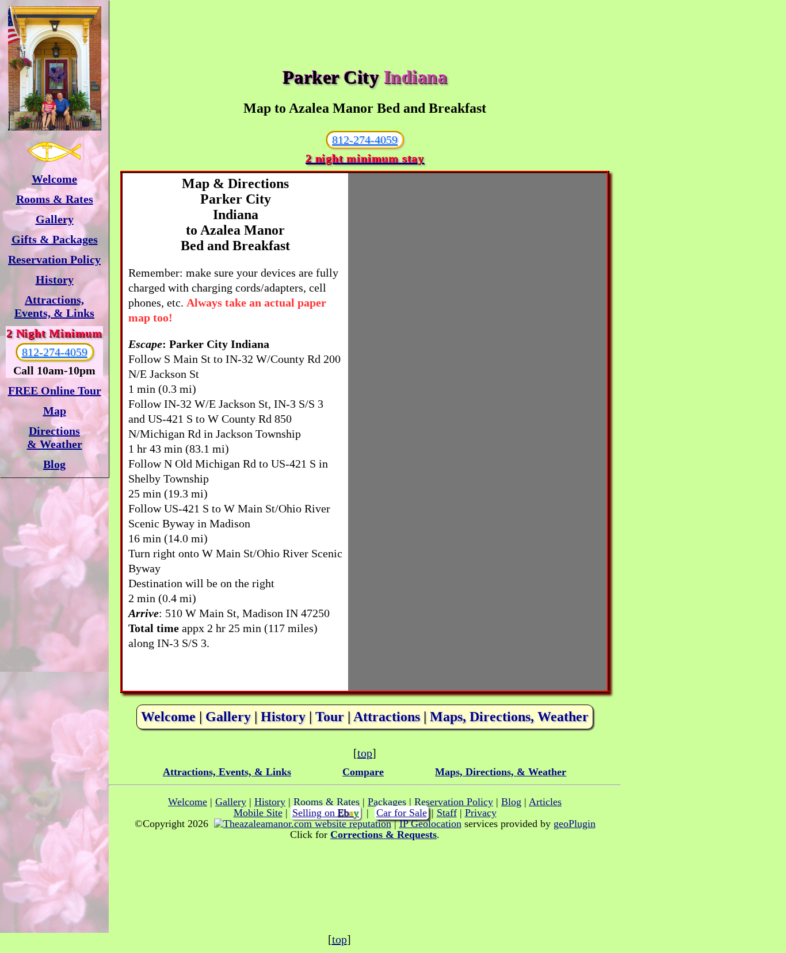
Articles (545, 801)
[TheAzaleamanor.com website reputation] (302, 823)
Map (54, 410)
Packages (387, 801)
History (55, 279)
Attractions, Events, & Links (227, 772)
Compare (363, 772)
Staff (447, 812)
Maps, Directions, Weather (509, 716)
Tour (329, 716)
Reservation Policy (54, 259)
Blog (54, 464)
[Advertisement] (364, 26)
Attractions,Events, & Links (54, 306)
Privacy (481, 812)
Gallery (55, 219)
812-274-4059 (54, 352)
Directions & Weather (54, 437)
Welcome (54, 179)
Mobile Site (258, 812)
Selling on (325, 812)
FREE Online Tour (54, 390)
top (364, 753)
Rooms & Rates (54, 199)
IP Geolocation (430, 823)
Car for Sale (401, 812)
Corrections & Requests (383, 834)
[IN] (54, 68)
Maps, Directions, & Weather (500, 772)
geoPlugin (575, 823)
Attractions (386, 716)
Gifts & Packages (55, 239)
